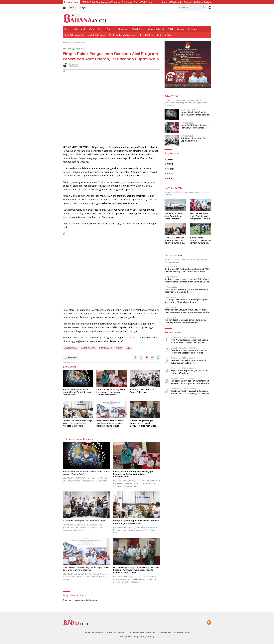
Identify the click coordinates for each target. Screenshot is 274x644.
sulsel (128, 348)
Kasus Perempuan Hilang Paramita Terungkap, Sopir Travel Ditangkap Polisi (187, 290)
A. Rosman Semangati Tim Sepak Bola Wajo (142, 390)
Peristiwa (192, 29)
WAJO (170, 173)
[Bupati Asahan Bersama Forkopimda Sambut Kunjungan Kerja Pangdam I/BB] (200, 229)
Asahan (170, 169)
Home (67, 29)
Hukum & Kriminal (155, 29)
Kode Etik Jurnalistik (74, 35)
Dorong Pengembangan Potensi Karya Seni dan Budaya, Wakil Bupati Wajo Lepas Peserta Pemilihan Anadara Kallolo (143, 423)
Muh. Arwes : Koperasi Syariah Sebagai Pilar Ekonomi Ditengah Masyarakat (189, 341)
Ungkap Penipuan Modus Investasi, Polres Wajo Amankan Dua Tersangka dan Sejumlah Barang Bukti (187, 280)
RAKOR (119, 348)
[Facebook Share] (135, 357)
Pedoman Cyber (165, 35)
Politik (170, 29)
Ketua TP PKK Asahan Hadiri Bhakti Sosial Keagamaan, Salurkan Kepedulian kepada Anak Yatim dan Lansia (200, 216)
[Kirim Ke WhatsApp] (158, 357)
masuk (77, 600)
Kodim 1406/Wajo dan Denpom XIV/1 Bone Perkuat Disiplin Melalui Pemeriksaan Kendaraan (176, 2)
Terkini (170, 159)
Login (82, 7)
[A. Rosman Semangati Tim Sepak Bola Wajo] (145, 378)
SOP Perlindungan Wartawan (122, 35)
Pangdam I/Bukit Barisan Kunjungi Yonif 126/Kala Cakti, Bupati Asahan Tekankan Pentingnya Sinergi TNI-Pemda (190, 382)
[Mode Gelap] (209, 7)
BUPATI (170, 164)
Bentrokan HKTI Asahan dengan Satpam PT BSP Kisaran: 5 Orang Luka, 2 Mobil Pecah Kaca (187, 270)
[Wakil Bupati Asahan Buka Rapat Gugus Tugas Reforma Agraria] (175, 205)
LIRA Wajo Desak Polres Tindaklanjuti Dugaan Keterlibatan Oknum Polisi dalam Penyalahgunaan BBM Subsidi (186, 300)
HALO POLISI (137, 29)
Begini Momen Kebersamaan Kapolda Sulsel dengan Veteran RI (189, 361)
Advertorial (79, 29)
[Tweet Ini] (141, 357)
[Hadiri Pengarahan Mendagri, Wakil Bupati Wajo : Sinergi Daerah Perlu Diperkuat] (111, 409)
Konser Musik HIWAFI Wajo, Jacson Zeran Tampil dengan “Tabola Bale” (77, 392)
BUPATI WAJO (105, 348)
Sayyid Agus (73, 64)
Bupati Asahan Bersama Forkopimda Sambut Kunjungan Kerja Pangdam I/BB (200, 240)
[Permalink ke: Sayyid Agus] (65, 65)
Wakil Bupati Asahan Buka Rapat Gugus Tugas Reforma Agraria (174, 216)
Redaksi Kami (146, 35)
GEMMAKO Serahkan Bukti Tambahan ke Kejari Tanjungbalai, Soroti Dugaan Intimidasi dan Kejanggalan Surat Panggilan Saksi (174, 240)
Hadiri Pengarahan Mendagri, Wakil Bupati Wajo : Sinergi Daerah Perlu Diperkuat (110, 423)
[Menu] (65, 7)
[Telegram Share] (152, 357)
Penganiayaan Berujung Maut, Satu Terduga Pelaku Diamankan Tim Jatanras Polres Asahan (187, 311)
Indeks (73, 7)
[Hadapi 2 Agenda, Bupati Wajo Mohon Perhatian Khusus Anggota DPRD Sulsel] (78, 409)
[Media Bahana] (85, 18)
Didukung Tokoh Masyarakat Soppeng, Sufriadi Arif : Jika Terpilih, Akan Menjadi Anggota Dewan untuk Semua (190, 392)
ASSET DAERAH (88, 348)
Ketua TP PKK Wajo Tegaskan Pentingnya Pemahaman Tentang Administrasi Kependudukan (110, 392)
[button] (204, 7)
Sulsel (100, 29)
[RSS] (209, 622)
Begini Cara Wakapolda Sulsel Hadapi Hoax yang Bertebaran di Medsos (189, 351)
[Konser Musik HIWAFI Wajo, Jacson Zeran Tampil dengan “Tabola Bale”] (78, 378)
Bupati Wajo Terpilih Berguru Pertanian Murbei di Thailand (189, 371)
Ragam (180, 29)
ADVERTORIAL (70, 348)
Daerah (110, 29)
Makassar (123, 29)
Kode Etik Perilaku (96, 35)
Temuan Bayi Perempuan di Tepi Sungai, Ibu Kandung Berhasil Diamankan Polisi (185, 321)
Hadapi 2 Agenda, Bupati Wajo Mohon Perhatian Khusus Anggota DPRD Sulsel (77, 423)
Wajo (91, 29)
